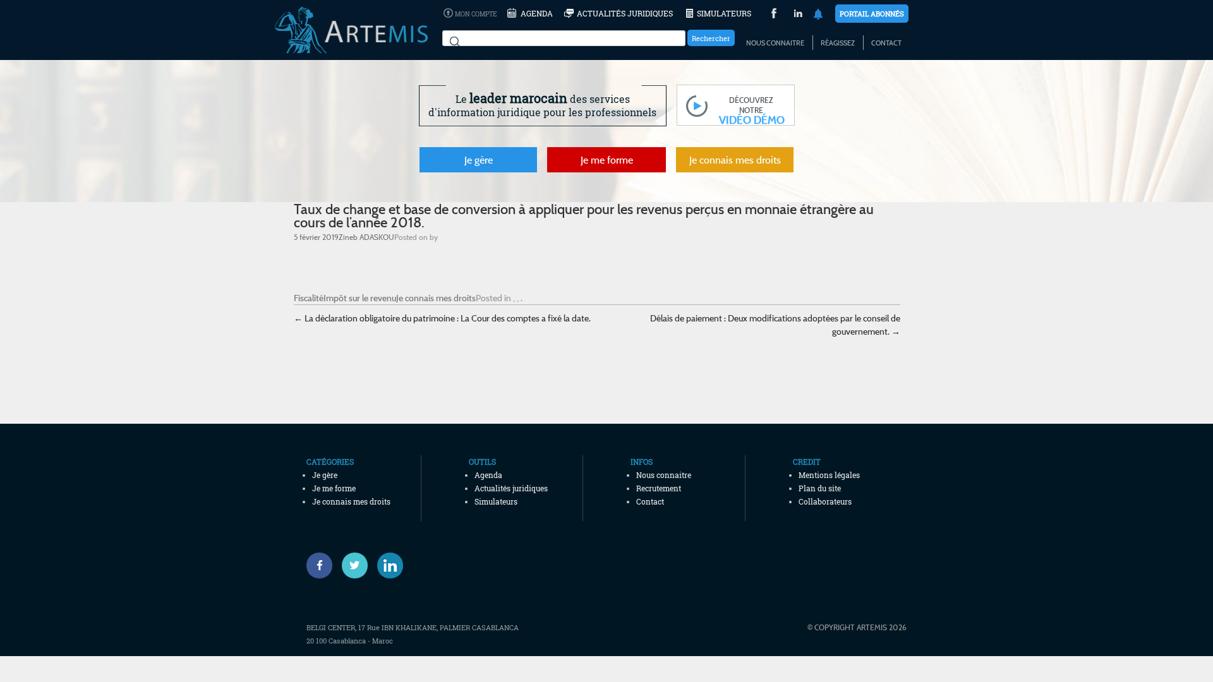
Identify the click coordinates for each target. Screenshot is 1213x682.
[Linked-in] (390, 565)
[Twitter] (355, 565)
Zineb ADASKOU (366, 237)
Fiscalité (308, 297)
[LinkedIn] (798, 15)
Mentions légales (829, 475)
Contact (886, 43)
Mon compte (476, 14)
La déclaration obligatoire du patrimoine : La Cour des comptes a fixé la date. (442, 318)
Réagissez (838, 43)
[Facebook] (319, 565)
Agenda (537, 13)
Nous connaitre (775, 43)
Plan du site (820, 488)
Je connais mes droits (735, 159)
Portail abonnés (872, 13)
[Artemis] (351, 47)
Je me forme (607, 159)
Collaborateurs (825, 501)
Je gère (478, 159)
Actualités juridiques (625, 13)
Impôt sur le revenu (359, 297)
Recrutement (658, 488)
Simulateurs (724, 13)
